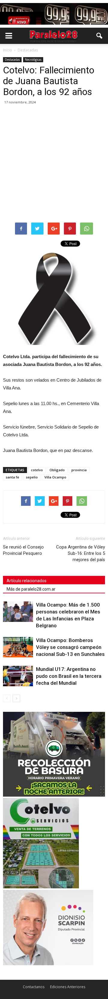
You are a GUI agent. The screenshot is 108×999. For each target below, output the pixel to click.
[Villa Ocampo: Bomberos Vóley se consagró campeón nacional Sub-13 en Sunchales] (18, 647)
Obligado (57, 470)
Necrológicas (33, 59)
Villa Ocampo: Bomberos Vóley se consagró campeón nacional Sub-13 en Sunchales (70, 647)
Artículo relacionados (26, 580)
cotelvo (37, 470)
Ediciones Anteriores (67, 986)
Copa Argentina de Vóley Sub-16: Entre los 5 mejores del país (80, 553)
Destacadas (12, 59)
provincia (79, 470)
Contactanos (33, 986)
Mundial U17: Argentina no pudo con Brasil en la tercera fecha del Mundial (68, 676)
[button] (99, 36)
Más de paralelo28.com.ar (31, 589)
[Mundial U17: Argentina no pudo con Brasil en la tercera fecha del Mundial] (18, 676)
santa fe (12, 477)
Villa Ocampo (55, 477)
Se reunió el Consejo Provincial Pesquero (23, 550)
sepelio (32, 477)
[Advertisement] (54, 164)
